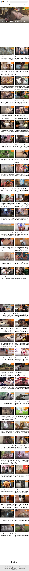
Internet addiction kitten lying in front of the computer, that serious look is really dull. (22, 146)
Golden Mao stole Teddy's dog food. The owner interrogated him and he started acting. (22, 176)
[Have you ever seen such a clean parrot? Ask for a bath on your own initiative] (7, 110)
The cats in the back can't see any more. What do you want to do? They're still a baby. (7, 73)
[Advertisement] (14, 35)
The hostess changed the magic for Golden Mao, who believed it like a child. (7, 205)
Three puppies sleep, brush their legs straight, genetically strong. (7, 88)
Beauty (10, 5)
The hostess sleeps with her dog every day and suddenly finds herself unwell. (22, 389)
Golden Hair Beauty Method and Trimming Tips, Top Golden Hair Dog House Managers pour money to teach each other (7, 316)
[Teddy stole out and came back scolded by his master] (7, 256)
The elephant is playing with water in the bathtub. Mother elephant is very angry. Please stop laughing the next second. (7, 419)
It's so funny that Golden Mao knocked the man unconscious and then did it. (22, 190)
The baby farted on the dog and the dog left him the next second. (7, 520)
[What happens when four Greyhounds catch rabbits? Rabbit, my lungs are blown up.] (7, 227)
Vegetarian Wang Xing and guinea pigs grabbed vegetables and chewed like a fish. (7, 330)
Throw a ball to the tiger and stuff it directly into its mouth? (22, 73)
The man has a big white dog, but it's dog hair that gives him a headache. (7, 220)
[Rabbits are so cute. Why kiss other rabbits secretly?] (7, 528)
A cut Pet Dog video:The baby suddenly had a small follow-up (22, 462)
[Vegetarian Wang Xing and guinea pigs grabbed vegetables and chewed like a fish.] (7, 323)
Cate (25, 5)
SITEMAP (14, 569)
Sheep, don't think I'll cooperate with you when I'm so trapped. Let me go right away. (22, 447)
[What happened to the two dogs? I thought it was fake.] (7, 396)
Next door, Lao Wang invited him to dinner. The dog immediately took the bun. (22, 520)
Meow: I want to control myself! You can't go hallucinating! (22, 345)
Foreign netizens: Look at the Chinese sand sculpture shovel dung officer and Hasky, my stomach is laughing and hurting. (22, 360)
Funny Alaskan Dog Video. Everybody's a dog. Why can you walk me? (7, 176)
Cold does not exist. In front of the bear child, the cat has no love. (21, 234)
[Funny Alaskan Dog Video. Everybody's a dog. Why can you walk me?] (7, 168)
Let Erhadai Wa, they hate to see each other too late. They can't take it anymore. (7, 146)
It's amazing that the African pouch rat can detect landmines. (22, 535)
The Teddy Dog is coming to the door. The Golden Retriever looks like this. (22, 263)
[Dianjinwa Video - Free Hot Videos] (5, 2)
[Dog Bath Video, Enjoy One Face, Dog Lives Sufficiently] (7, 183)
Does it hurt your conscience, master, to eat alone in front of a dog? (22, 161)
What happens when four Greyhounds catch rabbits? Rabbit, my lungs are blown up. (7, 234)
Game (18, 5)
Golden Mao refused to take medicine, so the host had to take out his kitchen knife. (22, 132)
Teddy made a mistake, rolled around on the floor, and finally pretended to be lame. (7, 506)
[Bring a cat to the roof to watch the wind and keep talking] (7, 271)
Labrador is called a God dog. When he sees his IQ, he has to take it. (7, 249)
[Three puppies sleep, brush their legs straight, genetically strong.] (7, 80)
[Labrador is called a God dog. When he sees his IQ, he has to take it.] (7, 242)
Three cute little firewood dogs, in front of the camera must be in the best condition (7, 477)
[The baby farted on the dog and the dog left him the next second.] (7, 513)
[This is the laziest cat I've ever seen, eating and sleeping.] (7, 484)
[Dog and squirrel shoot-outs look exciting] (7, 154)
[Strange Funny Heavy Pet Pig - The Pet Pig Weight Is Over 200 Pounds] (14, 15)
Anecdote (5, 5)
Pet (14, 5)
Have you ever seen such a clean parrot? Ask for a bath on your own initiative (7, 117)
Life (22, 5)
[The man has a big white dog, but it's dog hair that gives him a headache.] (7, 212)
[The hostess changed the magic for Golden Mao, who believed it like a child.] (7, 198)
